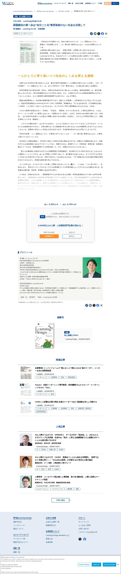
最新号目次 (17, 522)
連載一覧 (70, 3)
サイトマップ (84, 522)
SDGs (16, 33)
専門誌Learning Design (45, 3)
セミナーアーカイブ (60, 3)
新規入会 (107, 3)
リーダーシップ (26, 33)
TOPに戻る (60, 500)
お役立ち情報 (79, 3)
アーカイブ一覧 (19, 539)
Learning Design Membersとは (57, 535)
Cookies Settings (84, 564)
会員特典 (49, 542)
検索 (100, 3)
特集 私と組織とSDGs (23, 16)
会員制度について (90, 3)
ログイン (115, 3)
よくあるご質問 (84, 525)
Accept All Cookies (109, 564)
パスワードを (88, 532)
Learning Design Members (23, 11)
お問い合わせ (84, 529)
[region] (60, 564)
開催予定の (21, 542)
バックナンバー (19, 525)
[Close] (118, 564)
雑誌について (18, 529)
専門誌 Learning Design (45, 11)
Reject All (96, 564)
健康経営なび (51, 525)
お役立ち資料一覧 (52, 522)
